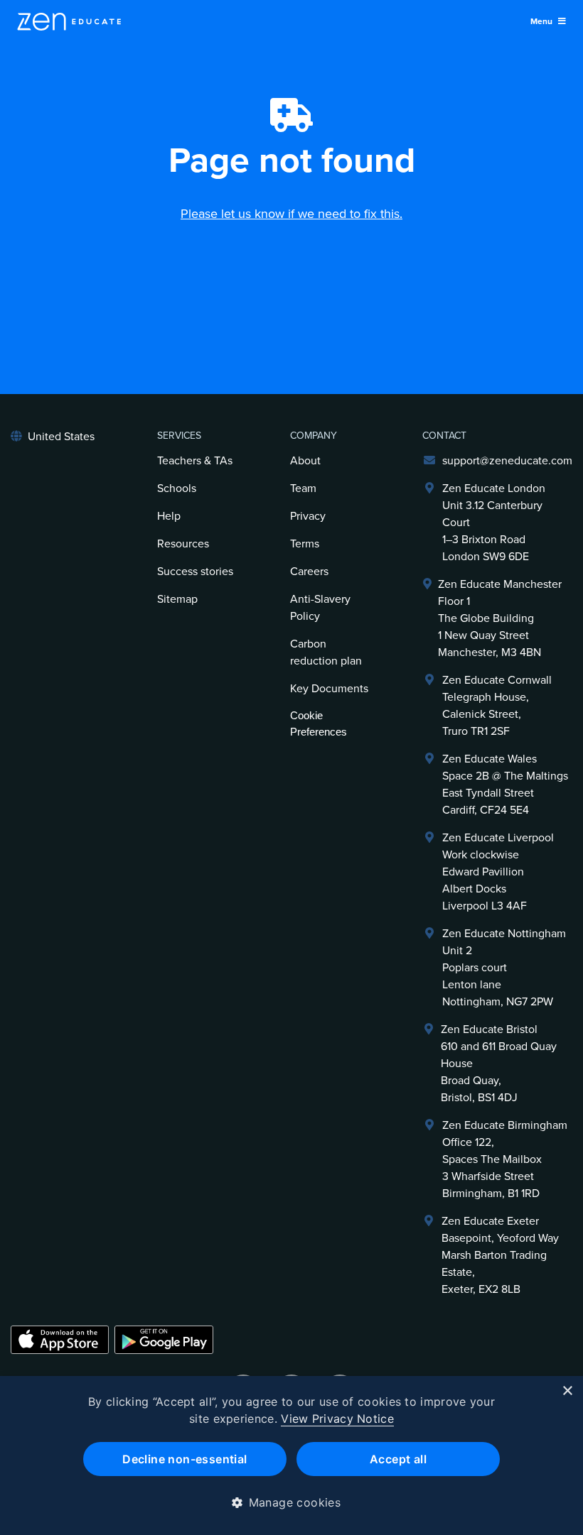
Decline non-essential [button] (184, 1459)
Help (169, 516)
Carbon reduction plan (326, 652)
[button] (291, 1502)
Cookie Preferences (318, 723)
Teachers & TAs (194, 461)
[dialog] (291, 1455)
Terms (304, 544)
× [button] (567, 1391)
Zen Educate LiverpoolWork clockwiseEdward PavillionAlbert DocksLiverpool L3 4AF (498, 872)
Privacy (308, 516)
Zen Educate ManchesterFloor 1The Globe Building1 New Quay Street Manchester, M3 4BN (500, 618)
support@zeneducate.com (507, 461)
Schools (176, 488)
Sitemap (177, 599)
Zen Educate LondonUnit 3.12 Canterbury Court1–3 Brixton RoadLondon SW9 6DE (493, 522)
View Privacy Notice (337, 1418)
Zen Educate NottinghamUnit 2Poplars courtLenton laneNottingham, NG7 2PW (504, 968)
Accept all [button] (398, 1459)
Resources (183, 544)
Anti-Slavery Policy (320, 607)
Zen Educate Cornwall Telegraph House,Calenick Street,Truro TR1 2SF (497, 705)
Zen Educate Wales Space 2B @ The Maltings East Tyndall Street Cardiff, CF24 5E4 (505, 784)
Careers (309, 571)
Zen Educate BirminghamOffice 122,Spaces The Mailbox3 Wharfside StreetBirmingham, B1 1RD (504, 1159)
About (305, 461)
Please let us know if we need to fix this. (291, 214)
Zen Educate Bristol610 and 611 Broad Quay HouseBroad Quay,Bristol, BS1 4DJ (499, 1063)
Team (303, 488)
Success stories (195, 571)
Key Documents (329, 689)
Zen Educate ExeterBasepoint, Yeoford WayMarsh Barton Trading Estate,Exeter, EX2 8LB (500, 1255)
